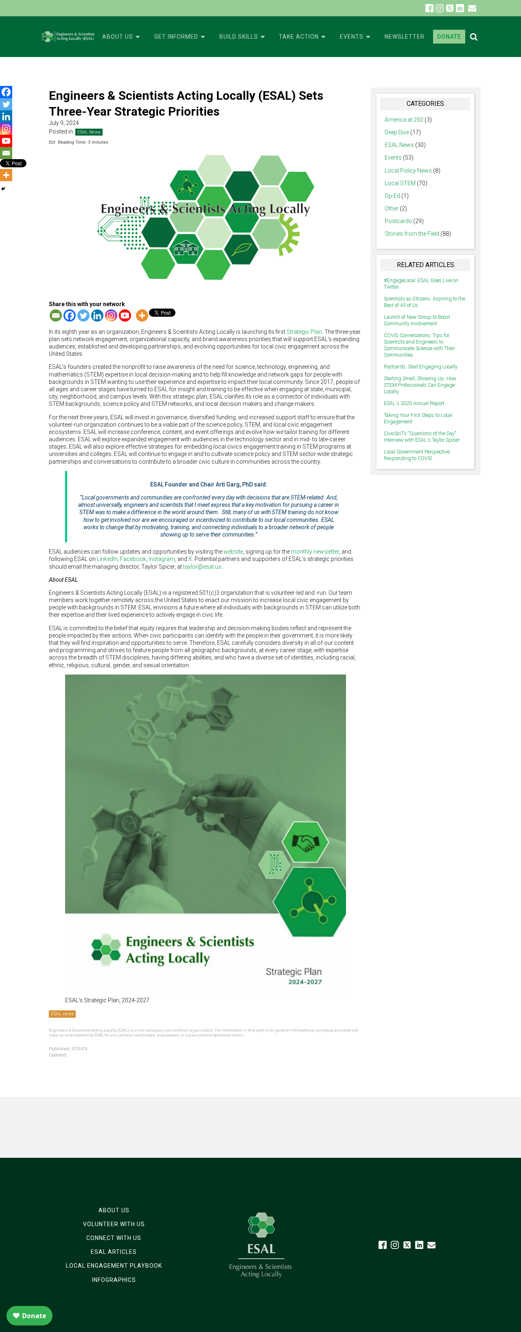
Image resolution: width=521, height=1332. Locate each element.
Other (391, 208)
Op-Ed (392, 196)
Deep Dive (397, 132)
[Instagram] (111, 315)
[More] (142, 315)
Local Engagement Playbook (114, 1265)
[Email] (56, 315)
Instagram (162, 559)
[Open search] (473, 36)
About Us (117, 36)
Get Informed (176, 36)
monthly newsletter (315, 551)
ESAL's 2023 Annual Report (414, 403)
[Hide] (3, 189)
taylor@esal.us (202, 566)
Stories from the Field (412, 233)
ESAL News (89, 132)
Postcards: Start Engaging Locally (421, 367)
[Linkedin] (97, 315)
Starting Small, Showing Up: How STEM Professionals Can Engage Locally (420, 385)
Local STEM (400, 183)
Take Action (299, 36)
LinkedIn (107, 559)
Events (351, 36)
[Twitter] (83, 315)
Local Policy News (408, 170)
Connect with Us (113, 1238)
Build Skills (238, 36)
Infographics (114, 1280)
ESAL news (62, 1014)
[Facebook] (69, 315)
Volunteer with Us (114, 1224)
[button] (472, 8)
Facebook (133, 559)
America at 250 (404, 119)
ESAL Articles (114, 1252)
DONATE (449, 36)
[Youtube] (125, 315)
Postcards (398, 221)
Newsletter (405, 36)
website (233, 551)
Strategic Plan (304, 332)
